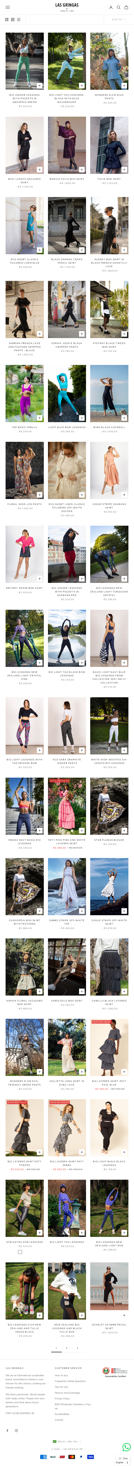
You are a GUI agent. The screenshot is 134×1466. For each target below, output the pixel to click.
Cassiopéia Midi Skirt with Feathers (24, 922)
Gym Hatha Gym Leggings (24, 1242)
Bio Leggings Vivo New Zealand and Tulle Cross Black (24, 1328)
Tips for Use (61, 1387)
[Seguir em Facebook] (7, 1430)
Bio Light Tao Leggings (67, 1242)
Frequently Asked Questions (70, 1381)
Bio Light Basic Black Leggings (109, 1163)
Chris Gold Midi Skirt (67, 1000)
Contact (59, 1420)
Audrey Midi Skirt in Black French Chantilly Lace (109, 263)
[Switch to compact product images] (18, 19)
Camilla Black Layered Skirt (109, 1002)
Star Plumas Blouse (109, 840)
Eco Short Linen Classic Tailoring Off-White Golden (67, 508)
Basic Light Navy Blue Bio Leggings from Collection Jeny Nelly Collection (109, 677)
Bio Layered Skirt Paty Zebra (67, 1163)
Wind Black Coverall (109, 427)
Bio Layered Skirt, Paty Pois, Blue (109, 1083)
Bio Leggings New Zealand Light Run (109, 1244)
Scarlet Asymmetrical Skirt (109, 1326)
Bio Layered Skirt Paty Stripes (25, 1163)
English (119, 1462)
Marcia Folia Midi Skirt (67, 179)
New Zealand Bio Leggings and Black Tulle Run (67, 1328)
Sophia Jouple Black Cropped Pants (66, 345)
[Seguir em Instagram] (16, 1430)
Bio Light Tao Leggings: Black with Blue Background (67, 98)
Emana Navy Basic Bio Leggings (25, 842)
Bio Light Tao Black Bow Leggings (67, 674)
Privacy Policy (62, 1398)
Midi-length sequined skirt (24, 181)
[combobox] (122, 1462)
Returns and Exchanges (67, 1393)
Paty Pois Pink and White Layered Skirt (67, 842)
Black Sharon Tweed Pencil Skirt (67, 261)
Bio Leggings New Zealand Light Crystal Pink (24, 676)
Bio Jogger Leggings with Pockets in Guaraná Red (67, 591)
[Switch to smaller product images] (12, 19)
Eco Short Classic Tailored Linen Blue (25, 261)
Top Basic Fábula (25, 427)
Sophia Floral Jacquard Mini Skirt (24, 1002)
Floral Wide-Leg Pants (25, 504)
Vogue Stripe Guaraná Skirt (109, 506)
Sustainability (62, 1414)
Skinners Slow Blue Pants (109, 97)
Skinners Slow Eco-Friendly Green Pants (24, 1083)
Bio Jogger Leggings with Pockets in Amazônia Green (24, 98)
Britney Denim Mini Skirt (24, 588)
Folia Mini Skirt (109, 179)
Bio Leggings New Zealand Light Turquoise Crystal (109, 591)
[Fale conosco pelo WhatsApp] (126, 1447)
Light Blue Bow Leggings (67, 427)
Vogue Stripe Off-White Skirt (109, 922)
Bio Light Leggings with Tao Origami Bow (25, 761)
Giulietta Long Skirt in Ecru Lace (67, 1083)
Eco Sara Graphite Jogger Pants (67, 761)
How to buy (61, 1375)
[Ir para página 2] (77, 1348)
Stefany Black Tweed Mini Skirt (109, 345)
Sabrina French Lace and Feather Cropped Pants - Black (24, 347)
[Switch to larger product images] (6, 19)
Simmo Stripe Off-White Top (67, 922)
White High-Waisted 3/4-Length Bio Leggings (109, 761)
